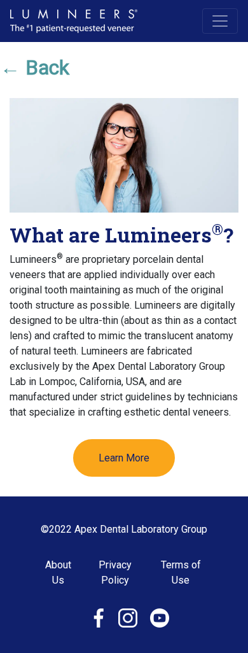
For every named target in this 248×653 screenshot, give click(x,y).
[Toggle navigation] (220, 21)
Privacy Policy (115, 572)
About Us (58, 572)
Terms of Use (181, 572)
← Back (34, 67)
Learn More (124, 458)
